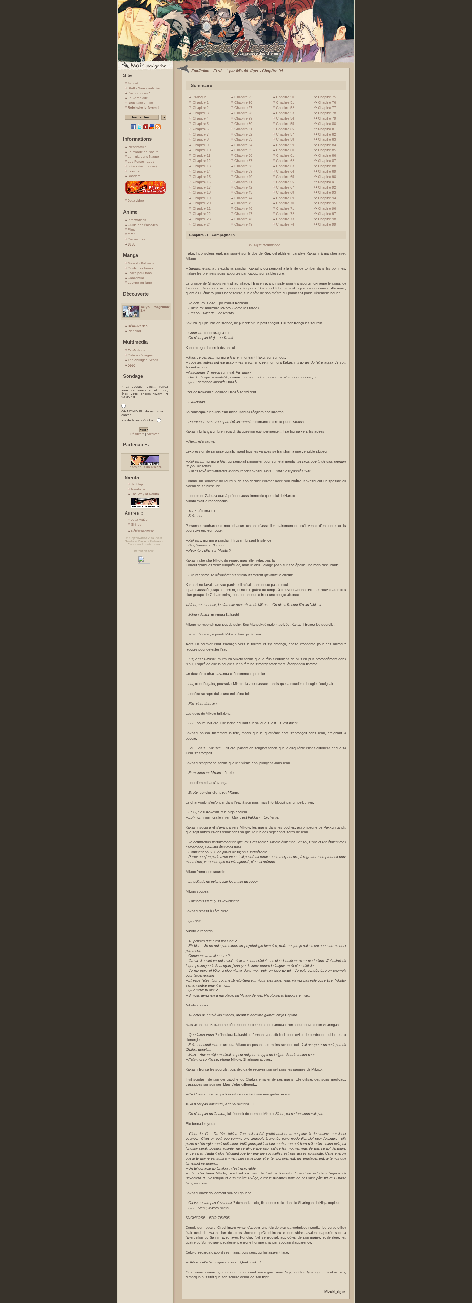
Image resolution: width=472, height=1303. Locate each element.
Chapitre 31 (243, 129)
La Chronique (138, 98)
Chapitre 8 (201, 139)
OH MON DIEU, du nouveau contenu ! (142, 413)
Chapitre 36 (243, 155)
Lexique (134, 171)
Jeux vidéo (136, 200)
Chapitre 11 (201, 155)
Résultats (137, 434)
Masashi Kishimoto (141, 263)
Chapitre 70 (285, 203)
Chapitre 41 (243, 182)
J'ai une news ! (139, 93)
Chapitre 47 (243, 214)
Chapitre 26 (243, 102)
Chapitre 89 (327, 171)
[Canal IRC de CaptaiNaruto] (151, 128)
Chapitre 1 (201, 102)
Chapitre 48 (243, 219)
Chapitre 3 (201, 113)
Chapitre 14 (202, 171)
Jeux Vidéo (139, 519)
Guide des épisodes (143, 224)
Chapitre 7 (201, 134)
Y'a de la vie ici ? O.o (137, 420)
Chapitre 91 (327, 182)
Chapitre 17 (202, 187)
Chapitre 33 (243, 139)
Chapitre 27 (243, 108)
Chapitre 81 (327, 129)
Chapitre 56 (285, 129)
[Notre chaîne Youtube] (145, 128)
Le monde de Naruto (143, 152)
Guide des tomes (140, 268)
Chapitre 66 (285, 182)
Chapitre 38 (243, 166)
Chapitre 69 (285, 198)
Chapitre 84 (327, 145)
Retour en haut (144, 551)
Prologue (199, 97)
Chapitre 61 (285, 155)
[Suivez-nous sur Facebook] (133, 128)
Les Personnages (141, 161)
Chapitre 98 (327, 219)
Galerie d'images (140, 355)
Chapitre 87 (327, 161)
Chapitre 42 (243, 187)
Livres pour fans (140, 273)
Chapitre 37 (243, 161)
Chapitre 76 (327, 102)
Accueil (133, 83)
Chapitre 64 (285, 171)
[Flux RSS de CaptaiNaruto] (158, 128)
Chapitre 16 (202, 182)
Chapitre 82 (327, 134)
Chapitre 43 (243, 192)
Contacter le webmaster (144, 544)
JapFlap (137, 484)
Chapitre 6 (201, 129)
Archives (153, 434)
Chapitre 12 (202, 161)
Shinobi (136, 524)
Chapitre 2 (201, 108)
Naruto (129, 541)
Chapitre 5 (201, 124)
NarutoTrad (139, 489)
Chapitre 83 (327, 139)
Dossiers (134, 176)
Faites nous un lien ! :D (145, 467)
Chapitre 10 (202, 150)
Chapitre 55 (285, 124)
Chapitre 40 (243, 177)
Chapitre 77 (327, 108)
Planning (134, 330)
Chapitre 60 (285, 150)
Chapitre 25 (243, 97)
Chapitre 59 (285, 145)
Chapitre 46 (243, 208)
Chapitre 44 (243, 198)
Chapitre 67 (285, 187)
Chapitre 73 (285, 219)
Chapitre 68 (285, 192)
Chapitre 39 (243, 171)
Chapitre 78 (327, 113)
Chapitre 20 (202, 203)
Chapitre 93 (327, 192)
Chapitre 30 (243, 124)
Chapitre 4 (201, 118)
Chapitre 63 (285, 166)
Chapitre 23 (202, 219)
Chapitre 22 (202, 214)
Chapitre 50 (285, 97)
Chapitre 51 (285, 102)
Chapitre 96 (327, 208)
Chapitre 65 (285, 177)
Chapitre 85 (327, 150)
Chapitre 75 (327, 97)
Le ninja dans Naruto (143, 156)
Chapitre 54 (285, 118)
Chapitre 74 (285, 224)
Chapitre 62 (285, 161)
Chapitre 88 (327, 166)
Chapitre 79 (327, 118)
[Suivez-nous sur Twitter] (139, 128)
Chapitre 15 (202, 177)
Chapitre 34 (243, 145)
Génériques (136, 239)
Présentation (137, 147)
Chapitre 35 (243, 150)
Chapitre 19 (202, 198)
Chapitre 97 (327, 214)
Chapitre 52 (285, 108)
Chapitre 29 (243, 118)
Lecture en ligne (140, 282)
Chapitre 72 (285, 214)
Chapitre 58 (285, 139)
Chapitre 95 (327, 203)
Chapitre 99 (327, 224)
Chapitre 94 (327, 198)
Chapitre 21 (202, 208)
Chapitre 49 (243, 224)
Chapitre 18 (202, 192)
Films (131, 229)
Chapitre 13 (202, 166)
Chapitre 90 (327, 177)
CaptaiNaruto (138, 538)
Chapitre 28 (243, 113)
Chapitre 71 (285, 208)
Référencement (142, 531)
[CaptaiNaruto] (236, 62)
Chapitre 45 (243, 203)
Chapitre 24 (202, 224)
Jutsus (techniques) (142, 166)
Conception (136, 277)
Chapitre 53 (285, 113)
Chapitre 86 (327, 155)
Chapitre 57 (285, 134)
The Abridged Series (143, 360)
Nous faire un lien (141, 102)
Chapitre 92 (327, 187)
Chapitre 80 (327, 124)
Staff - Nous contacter (144, 88)
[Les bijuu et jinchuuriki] (145, 194)
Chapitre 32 (243, 134)
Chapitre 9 (201, 145)
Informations (137, 220)
